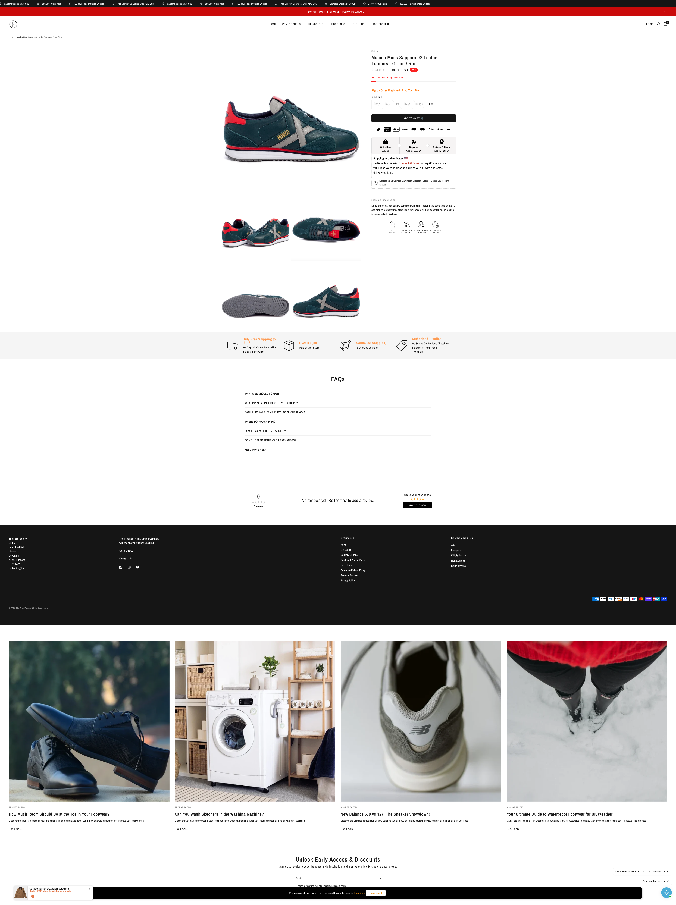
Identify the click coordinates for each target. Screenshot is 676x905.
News (343, 544)
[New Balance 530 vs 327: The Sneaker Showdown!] (421, 721)
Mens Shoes (315, 24)
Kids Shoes (338, 24)
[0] (664, 24)
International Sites (462, 538)
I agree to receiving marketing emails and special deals (321, 885)
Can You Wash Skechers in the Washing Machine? (219, 814)
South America (458, 566)
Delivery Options (349, 555)
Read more (15, 828)
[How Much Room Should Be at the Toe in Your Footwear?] (89, 721)
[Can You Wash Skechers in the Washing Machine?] (255, 721)
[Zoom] (353, 57)
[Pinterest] (140, 567)
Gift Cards (346, 550)
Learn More (359, 893)
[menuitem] (273, 24)
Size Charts (346, 565)
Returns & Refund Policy (353, 570)
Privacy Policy (348, 580)
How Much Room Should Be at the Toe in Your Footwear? (59, 814)
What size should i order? (262, 393)
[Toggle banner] (665, 11)
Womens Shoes (291, 24)
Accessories (381, 24)
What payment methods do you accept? (271, 403)
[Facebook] (123, 567)
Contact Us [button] (126, 558)
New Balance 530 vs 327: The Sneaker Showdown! (385, 814)
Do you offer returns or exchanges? (270, 440)
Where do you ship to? (260, 421)
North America (458, 561)
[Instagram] (132, 567)
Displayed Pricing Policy (353, 560)
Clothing (359, 24)
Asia (453, 545)
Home (273, 24)
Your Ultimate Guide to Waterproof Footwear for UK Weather (560, 814)
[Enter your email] (379, 878)
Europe (455, 550)
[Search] (658, 24)
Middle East (457, 555)
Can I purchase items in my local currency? (275, 412)
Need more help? (256, 449)
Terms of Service (349, 575)
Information (347, 538)
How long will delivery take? (265, 431)
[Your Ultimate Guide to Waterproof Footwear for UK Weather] (587, 721)
